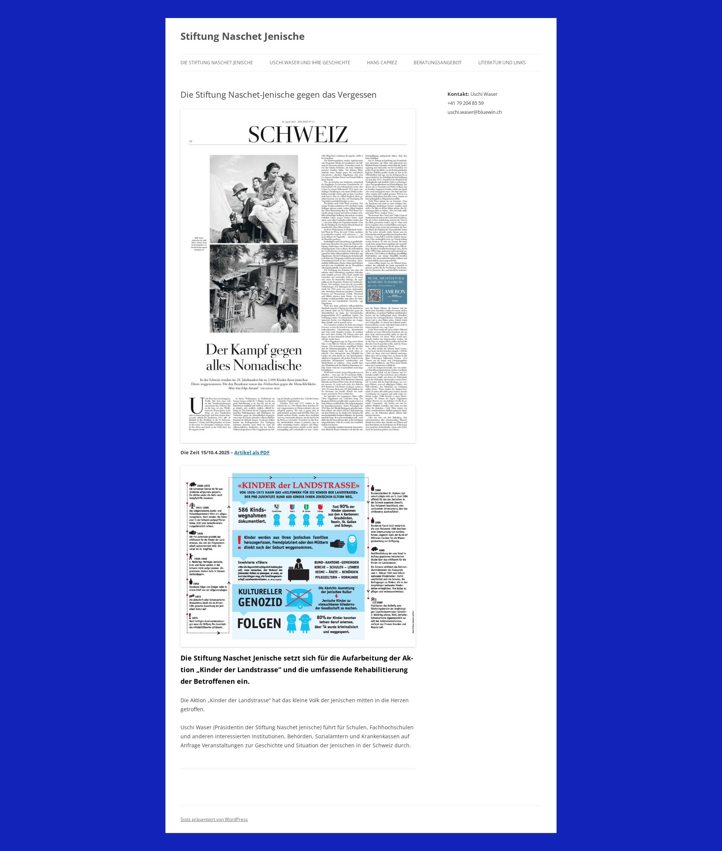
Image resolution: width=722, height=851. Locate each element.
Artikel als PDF (252, 452)
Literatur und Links (502, 62)
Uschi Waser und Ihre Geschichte (310, 62)
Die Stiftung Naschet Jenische (216, 62)
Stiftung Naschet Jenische (242, 36)
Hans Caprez (382, 62)
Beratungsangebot (438, 62)
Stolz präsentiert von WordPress (214, 819)
